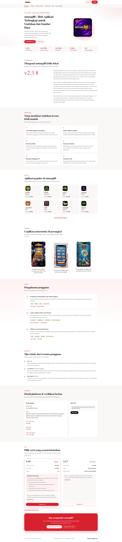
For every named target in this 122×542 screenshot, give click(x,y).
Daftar (94, 2)
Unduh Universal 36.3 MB (54, 526)
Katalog (32, 6)
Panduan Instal (39, 6)
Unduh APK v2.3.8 (30, 41)
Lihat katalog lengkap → (61, 218)
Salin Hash (74, 412)
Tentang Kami (58, 6)
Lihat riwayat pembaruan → (32, 510)
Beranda (26, 6)
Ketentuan (68, 538)
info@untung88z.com (92, 538)
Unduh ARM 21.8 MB (69, 526)
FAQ (53, 6)
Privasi (63, 538)
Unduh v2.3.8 (42, 504)
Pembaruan (47, 6)
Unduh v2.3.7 (79, 504)
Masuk (88, 2)
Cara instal (40, 41)
